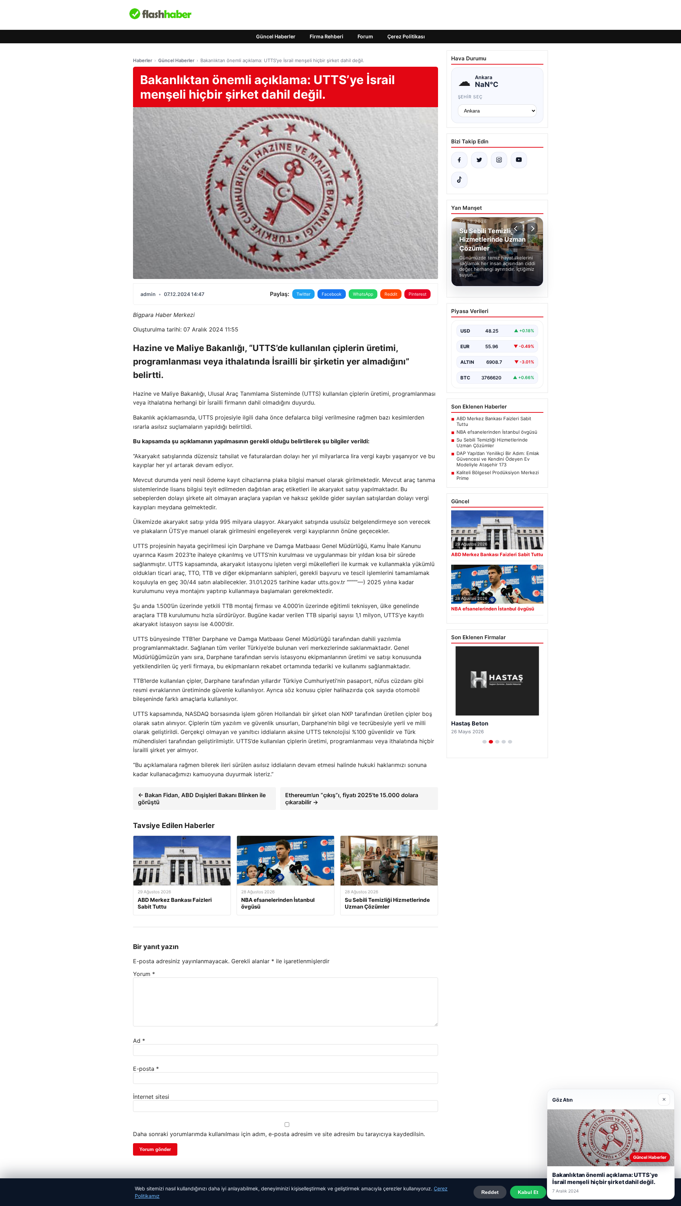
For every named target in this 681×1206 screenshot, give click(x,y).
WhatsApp (363, 294)
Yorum (144, 973)
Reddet (490, 1192)
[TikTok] (459, 180)
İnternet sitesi (151, 1096)
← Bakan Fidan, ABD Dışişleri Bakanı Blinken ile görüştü (202, 798)
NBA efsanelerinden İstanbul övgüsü (496, 432)
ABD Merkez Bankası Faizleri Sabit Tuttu (493, 421)
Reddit (390, 294)
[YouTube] (519, 160)
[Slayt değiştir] (484, 742)
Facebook (332, 294)
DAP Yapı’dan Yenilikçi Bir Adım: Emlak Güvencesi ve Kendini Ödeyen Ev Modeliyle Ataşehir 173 (497, 458)
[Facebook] (459, 160)
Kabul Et (528, 1192)
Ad (139, 1040)
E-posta (146, 1068)
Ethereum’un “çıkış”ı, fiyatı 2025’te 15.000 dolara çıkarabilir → (351, 798)
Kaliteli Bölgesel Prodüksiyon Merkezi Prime (497, 475)
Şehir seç (470, 96)
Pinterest (417, 294)
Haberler (142, 60)
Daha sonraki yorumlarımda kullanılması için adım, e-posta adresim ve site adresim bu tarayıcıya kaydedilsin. (279, 1134)
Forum (365, 36)
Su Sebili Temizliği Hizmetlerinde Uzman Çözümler (492, 442)
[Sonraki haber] (532, 229)
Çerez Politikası (406, 36)
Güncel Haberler (275, 36)
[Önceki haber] (517, 229)
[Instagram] (499, 160)
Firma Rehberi (326, 36)
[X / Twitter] (479, 160)
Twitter (303, 294)
